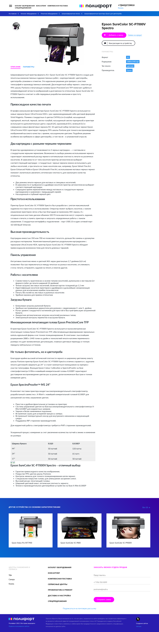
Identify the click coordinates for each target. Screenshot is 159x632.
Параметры (28, 67)
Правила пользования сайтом (19, 626)
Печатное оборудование (49, 14)
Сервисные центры (57, 584)
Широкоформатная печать (71, 14)
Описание (15, 67)
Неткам (138, 626)
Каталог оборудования (25, 6)
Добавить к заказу (113, 35)
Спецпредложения (23, 8)
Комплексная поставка (58, 6)
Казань (120, 8)
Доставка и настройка (59, 596)
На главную (13, 14)
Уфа (10, 575)
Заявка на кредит (135, 35)
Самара (12, 579)
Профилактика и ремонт (60, 590)
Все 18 (146, 507)
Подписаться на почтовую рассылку (79, 608)
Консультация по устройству (118, 43)
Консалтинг (41, 6)
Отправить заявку (104, 599)
